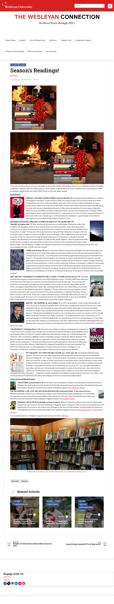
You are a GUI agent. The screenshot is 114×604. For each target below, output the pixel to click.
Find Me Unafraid (69, 399)
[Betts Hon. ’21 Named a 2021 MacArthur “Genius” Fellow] (57, 512)
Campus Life (66, 40)
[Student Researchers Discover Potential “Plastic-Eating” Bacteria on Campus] (24, 512)
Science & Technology (15, 51)
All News (14, 65)
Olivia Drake (29, 514)
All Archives (51, 51)
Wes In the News (35, 51)
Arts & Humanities (37, 40)
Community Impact (83, 40)
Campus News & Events (21, 504)
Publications (24, 481)
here (66, 416)
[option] (57, 108)
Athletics (53, 40)
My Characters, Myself (77, 388)
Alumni (22, 40)
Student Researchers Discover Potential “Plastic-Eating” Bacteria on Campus (25, 521)
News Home (10, 40)
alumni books (15, 481)
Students (82, 510)
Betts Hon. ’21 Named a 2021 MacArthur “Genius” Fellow (57, 522)
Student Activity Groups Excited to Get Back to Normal (88, 521)
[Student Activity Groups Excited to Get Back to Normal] (89, 512)
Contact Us (6, 580)
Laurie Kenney (16, 79)
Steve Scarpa (94, 514)
